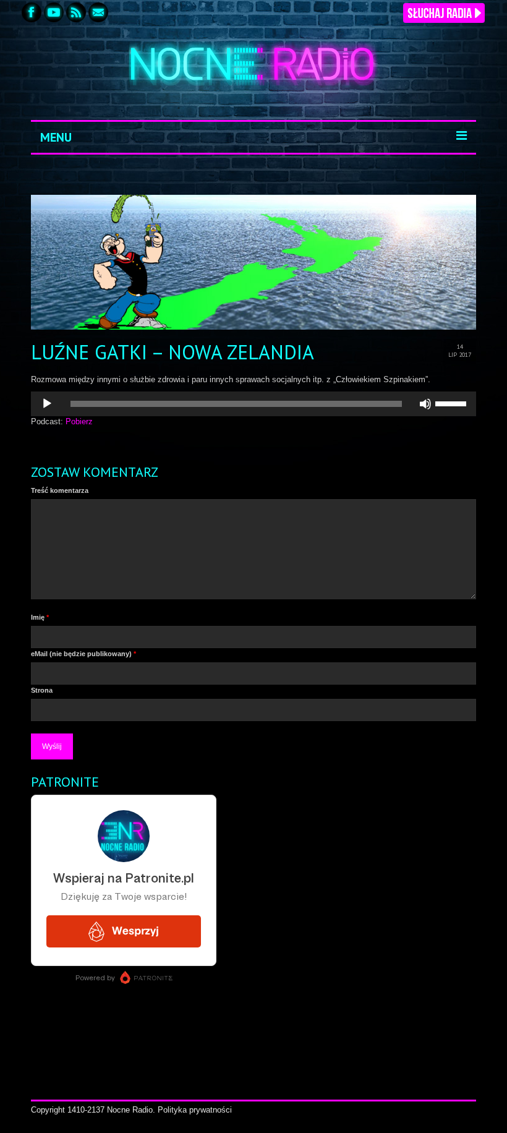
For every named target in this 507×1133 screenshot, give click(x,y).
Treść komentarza (59, 490)
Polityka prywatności (195, 1109)
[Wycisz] (425, 404)
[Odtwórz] (47, 404)
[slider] (452, 402)
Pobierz (79, 421)
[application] (253, 403)
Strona (42, 690)
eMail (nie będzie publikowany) (83, 653)
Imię (40, 617)
